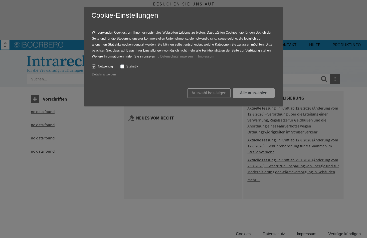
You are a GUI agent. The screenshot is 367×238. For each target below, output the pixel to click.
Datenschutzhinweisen (176, 56)
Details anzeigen (104, 74)
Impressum (206, 56)
